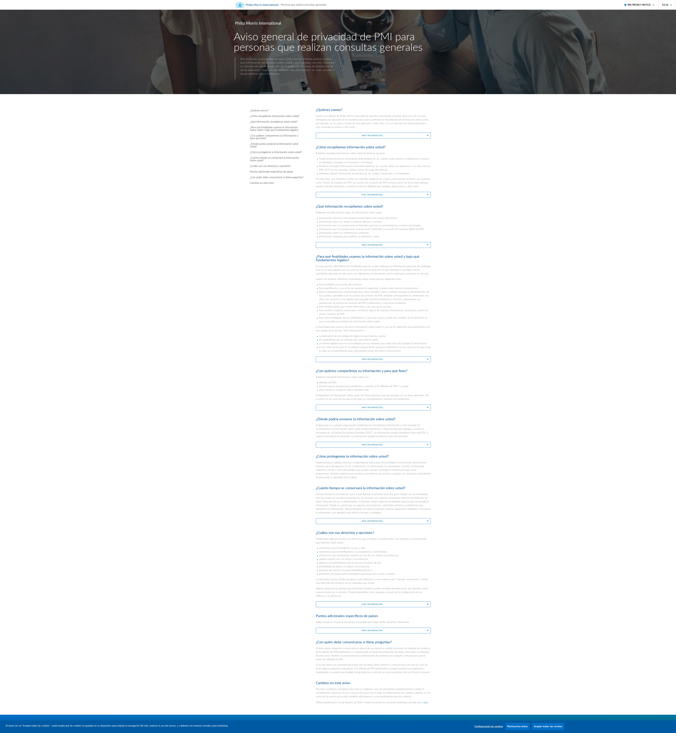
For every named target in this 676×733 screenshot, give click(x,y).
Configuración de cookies (488, 726)
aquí (425, 702)
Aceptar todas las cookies (548, 726)
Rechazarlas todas (517, 726)
